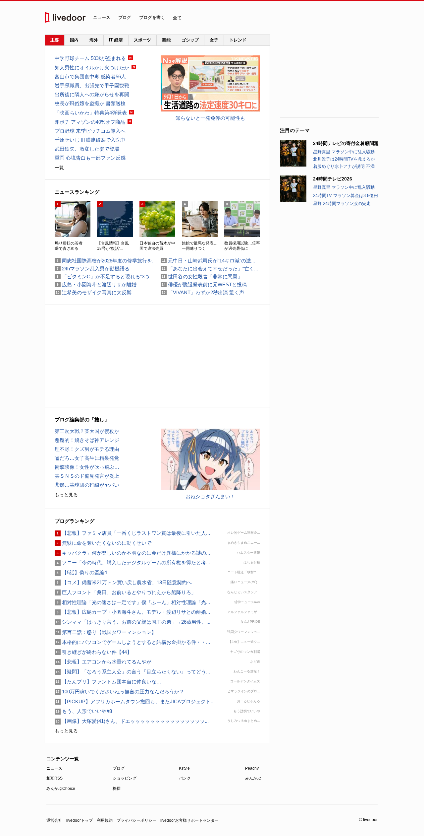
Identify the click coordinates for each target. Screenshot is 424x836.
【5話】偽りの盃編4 (81, 572)
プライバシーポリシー (136, 820)
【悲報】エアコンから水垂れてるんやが (103, 661)
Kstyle (184, 768)
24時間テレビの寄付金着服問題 (346, 143)
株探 (117, 788)
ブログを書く (152, 17)
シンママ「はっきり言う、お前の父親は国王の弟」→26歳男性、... (132, 621)
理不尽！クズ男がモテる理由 (87, 449)
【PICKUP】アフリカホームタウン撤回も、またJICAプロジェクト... (135, 701)
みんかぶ (253, 778)
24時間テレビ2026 (332, 178)
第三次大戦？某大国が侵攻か (87, 431)
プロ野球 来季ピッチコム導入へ (90, 131)
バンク (185, 778)
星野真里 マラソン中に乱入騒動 (344, 151)
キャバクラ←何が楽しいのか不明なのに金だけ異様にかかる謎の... (132, 552)
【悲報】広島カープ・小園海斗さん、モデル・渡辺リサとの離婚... (132, 611)
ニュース (101, 17)
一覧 (59, 167)
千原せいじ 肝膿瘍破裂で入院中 (90, 140)
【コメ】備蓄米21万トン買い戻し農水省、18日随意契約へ (123, 582)
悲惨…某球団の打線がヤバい (87, 485)
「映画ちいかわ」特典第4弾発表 (91, 112)
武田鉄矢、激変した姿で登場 (87, 149)
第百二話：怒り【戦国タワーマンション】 (105, 632)
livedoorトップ (79, 820)
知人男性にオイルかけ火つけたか (92, 67)
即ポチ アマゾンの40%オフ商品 (90, 122)
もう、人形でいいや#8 (83, 711)
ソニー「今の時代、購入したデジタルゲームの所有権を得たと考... (132, 562)
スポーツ (142, 39)
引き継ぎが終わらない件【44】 (93, 652)
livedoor (65, 17)
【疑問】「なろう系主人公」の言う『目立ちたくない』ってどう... (132, 671)
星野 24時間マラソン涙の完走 (342, 203)
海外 (93, 39)
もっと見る (66, 494)
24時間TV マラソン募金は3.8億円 (345, 195)
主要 (54, 39)
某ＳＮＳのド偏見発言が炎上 (87, 476)
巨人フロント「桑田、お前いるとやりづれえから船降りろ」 (125, 592)
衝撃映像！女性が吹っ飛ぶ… (87, 467)
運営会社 (54, 820)
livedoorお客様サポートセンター (189, 820)
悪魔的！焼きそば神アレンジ (87, 440)
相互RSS (54, 778)
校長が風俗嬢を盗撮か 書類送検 (90, 103)
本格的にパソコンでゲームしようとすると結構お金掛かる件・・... (132, 642)
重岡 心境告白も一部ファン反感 (90, 158)
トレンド (237, 39)
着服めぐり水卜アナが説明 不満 (344, 166)
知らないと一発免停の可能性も (210, 118)
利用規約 (105, 820)
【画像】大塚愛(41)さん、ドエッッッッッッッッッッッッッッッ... (132, 721)
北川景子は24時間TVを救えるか (344, 159)
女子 (214, 39)
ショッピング (124, 778)
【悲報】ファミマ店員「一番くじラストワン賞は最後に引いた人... (132, 532)
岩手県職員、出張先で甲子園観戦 (92, 85)
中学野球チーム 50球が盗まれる (90, 58)
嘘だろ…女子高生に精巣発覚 (87, 458)
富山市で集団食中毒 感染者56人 (90, 76)
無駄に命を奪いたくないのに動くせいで (103, 542)
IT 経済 (116, 39)
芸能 (166, 39)
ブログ (124, 17)
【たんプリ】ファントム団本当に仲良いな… (108, 681)
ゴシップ (190, 39)
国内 (74, 39)
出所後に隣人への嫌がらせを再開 (92, 94)
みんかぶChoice (60, 788)
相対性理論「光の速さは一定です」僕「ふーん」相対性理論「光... (132, 602)
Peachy (252, 768)
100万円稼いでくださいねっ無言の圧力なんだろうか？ (119, 691)
